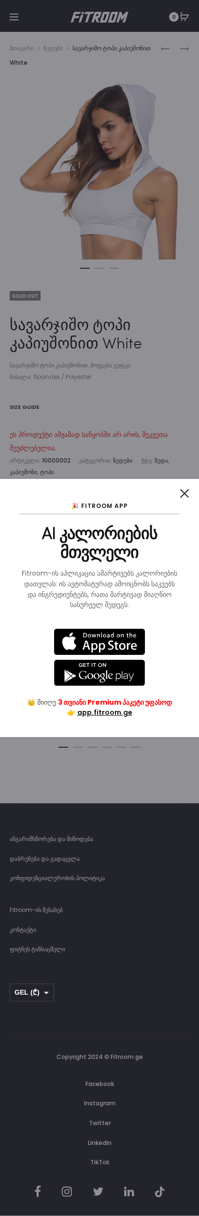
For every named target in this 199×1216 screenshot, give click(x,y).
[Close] (184, 493)
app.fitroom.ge (104, 712)
